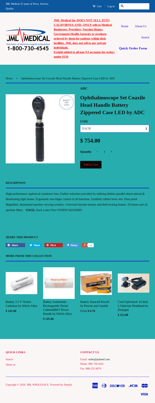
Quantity (85, 151)
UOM (84, 121)
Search (145, 37)
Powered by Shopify (61, 384)
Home (124, 26)
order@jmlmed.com (99, 359)
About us (10, 364)
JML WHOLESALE (38, 384)
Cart (99, 6)
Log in (111, 6)
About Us (140, 26)
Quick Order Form (133, 48)
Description (16, 182)
